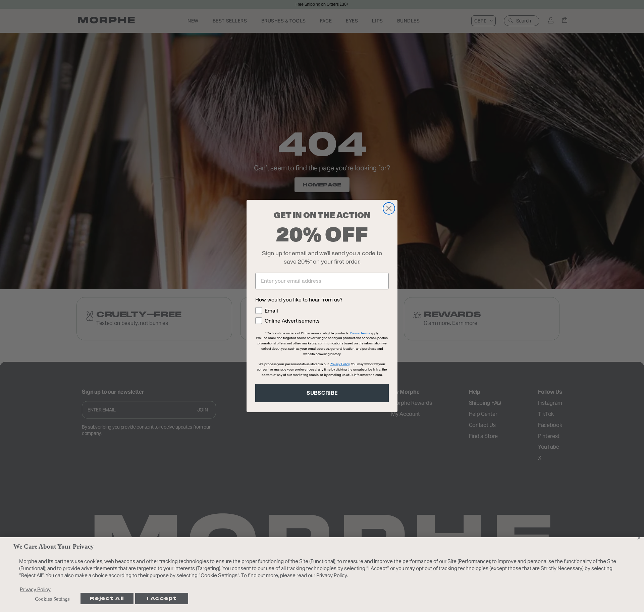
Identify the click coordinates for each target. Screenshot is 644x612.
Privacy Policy (35, 589)
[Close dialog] (389, 208)
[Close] (639, 538)
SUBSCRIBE (322, 393)
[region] (322, 574)
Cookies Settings (52, 599)
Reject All (107, 598)
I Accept (161, 598)
